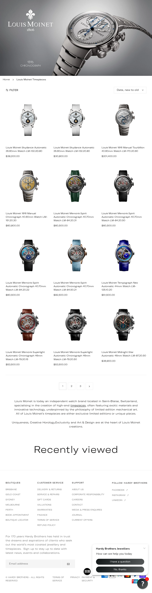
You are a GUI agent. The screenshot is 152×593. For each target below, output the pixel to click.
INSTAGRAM (119, 495)
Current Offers (82, 520)
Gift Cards (44, 499)
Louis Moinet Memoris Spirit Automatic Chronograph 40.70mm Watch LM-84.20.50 (122, 217)
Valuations (44, 504)
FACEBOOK (118, 490)
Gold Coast (13, 494)
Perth (9, 509)
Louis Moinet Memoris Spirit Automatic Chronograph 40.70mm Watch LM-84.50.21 (74, 286)
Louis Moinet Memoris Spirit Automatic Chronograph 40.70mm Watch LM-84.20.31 (74, 217)
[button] (142, 583)
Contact (77, 504)
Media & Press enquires (87, 509)
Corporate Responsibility (88, 494)
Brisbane (11, 489)
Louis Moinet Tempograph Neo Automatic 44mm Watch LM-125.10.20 (120, 286)
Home (6, 79)
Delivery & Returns (49, 489)
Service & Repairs (48, 494)
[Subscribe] (68, 564)
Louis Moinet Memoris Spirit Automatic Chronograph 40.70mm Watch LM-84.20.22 (26, 286)
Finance (42, 515)
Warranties (44, 509)
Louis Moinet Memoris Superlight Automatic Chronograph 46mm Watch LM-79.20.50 (73, 355)
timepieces (78, 405)
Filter (13, 90)
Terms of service (48, 520)
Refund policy (46, 525)
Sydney (10, 499)
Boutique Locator (17, 520)
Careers (77, 499)
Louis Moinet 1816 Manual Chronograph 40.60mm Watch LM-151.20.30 (26, 217)
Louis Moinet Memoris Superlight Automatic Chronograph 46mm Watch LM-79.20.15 (25, 355)
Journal (77, 515)
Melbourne (13, 504)
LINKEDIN (117, 500)
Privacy (75, 577)
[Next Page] (89, 386)
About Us (78, 489)
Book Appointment (17, 515)
